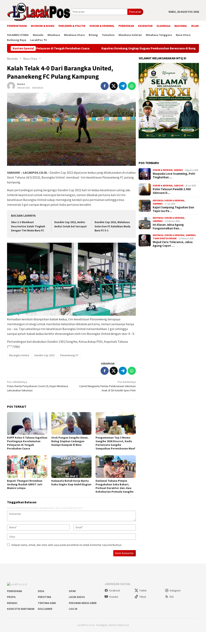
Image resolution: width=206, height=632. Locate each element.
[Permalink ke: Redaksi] (11, 85)
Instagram (175, 590)
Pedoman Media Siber (83, 603)
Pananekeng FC (69, 355)
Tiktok (142, 597)
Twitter (143, 590)
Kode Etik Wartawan (20, 609)
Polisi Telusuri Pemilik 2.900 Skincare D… (172, 191)
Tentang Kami (47, 603)
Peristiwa (44, 597)
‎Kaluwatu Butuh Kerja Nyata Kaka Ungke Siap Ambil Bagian (71, 482)
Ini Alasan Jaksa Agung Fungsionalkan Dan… (168, 226)
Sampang (158, 203)
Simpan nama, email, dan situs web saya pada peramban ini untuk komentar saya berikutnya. (66, 545)
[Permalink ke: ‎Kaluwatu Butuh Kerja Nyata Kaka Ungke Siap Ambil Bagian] (71, 466)
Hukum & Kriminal (163, 170)
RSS (172, 597)
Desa (41, 591)
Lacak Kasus (77, 597)
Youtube (113, 597)
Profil (11, 597)
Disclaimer (45, 609)
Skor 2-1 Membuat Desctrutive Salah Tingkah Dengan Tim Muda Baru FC (28, 226)
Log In (73, 609)
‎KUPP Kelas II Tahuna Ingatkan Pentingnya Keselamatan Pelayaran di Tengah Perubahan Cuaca (27, 443)
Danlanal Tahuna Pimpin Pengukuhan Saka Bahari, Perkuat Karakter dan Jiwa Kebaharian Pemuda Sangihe (115, 486)
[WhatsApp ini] (132, 86)
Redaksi (12, 603)
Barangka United (19, 355)
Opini (72, 591)
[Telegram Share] (123, 86)
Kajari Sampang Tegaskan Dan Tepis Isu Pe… (173, 209)
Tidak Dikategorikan (165, 238)
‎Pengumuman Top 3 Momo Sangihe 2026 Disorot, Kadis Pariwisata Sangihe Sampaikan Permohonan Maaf (115, 443)
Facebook (114, 590)
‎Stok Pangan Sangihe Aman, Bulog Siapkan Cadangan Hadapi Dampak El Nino (69, 441)
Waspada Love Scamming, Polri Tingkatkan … (174, 175)
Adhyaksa (158, 200)
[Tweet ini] (114, 86)
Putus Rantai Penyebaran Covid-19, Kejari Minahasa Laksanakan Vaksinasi (37, 386)
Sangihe (178, 185)
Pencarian (135, 12)
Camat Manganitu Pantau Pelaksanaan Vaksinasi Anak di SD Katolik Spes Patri (107, 386)
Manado (178, 170)
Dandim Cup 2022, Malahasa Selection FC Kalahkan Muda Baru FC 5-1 (112, 226)
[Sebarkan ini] (105, 86)
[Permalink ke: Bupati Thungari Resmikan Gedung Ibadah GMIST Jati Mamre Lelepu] (27, 466)
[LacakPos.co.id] (38, 11)
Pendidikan (14, 591)
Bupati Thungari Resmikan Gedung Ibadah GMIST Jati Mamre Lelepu (24, 484)
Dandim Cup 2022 (44, 355)
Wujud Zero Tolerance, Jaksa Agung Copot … (173, 244)
